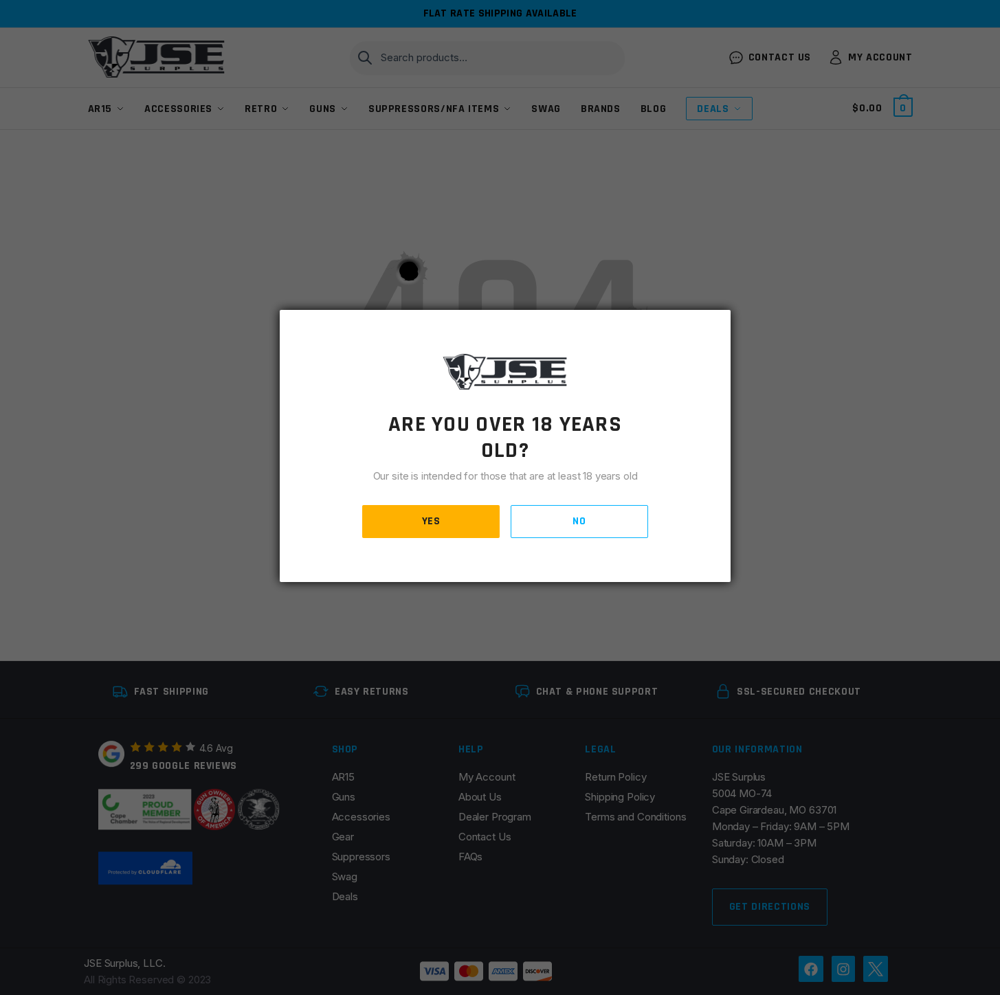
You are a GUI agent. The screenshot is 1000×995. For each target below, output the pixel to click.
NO (579, 521)
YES (431, 521)
